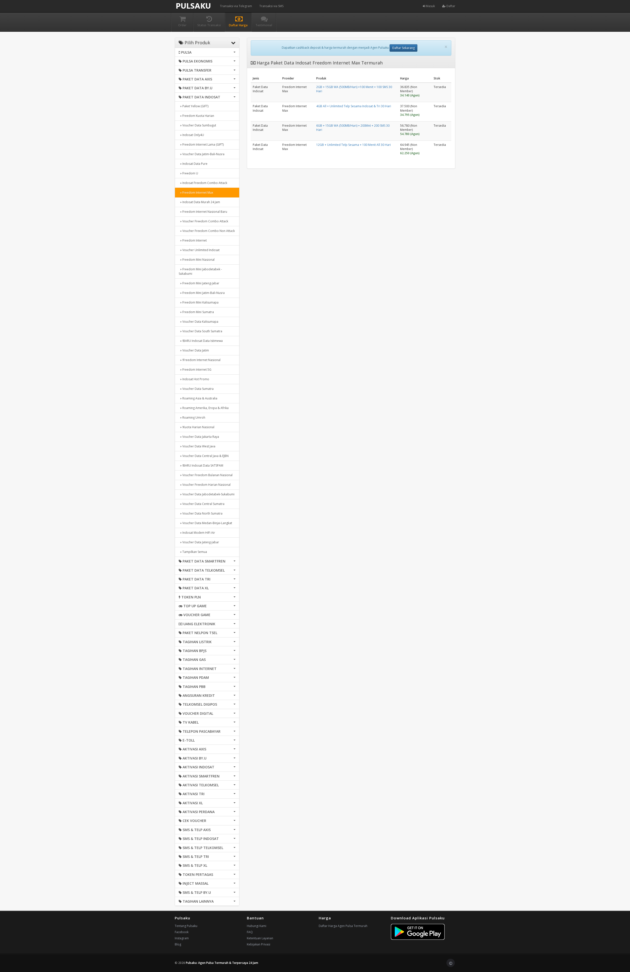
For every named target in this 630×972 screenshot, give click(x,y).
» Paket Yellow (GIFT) (193, 106)
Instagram (182, 938)
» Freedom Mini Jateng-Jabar (199, 283)
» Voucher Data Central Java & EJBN (204, 456)
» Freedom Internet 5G (195, 369)
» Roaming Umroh (192, 417)
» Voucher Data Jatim (194, 350)
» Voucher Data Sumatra (196, 389)
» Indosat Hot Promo (194, 379)
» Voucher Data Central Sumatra (201, 504)
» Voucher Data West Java (197, 446)
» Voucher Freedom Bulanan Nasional (206, 475)
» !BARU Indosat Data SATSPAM (201, 465)
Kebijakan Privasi (258, 944)
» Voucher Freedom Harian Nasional (205, 485)
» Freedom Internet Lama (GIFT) (201, 144)
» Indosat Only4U (191, 135)
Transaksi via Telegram (236, 6)
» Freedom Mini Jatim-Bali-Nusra (202, 293)
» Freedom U (188, 173)
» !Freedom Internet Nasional (199, 360)
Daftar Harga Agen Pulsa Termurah (343, 926)
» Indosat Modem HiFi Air (197, 533)
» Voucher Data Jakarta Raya (199, 437)
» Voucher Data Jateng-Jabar (199, 542)
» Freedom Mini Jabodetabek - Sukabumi (200, 271)
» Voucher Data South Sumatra (200, 331)
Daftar (450, 6)
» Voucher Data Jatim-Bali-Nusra (201, 154)
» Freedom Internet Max (196, 192)
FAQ (250, 932)
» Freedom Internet (193, 240)
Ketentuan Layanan (260, 938)
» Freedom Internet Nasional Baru (203, 212)
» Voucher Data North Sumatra (200, 513)
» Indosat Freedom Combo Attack (203, 183)
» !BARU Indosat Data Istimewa (201, 341)
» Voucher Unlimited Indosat (199, 250)
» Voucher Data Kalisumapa (198, 321)
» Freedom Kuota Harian (196, 116)
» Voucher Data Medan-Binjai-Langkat (205, 523)
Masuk (430, 6)
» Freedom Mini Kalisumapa (199, 302)
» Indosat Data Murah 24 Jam (199, 202)
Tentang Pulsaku (186, 926)
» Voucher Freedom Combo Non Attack (207, 231)
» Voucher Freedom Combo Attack (203, 221)
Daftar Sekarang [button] (403, 48)
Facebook (182, 932)
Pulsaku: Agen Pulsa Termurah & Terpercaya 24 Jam (222, 963)
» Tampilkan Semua (193, 552)
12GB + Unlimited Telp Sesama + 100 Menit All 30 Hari (353, 145)
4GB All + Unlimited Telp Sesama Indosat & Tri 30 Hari (353, 106)
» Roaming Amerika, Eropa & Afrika (204, 408)
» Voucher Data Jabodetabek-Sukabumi (207, 494)
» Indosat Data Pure (193, 164)
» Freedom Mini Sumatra (196, 312)
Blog (178, 944)
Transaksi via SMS (271, 6)
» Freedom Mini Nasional (197, 260)
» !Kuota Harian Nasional (196, 427)
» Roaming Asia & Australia (198, 398)
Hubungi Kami (256, 926)
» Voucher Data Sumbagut (197, 125)
